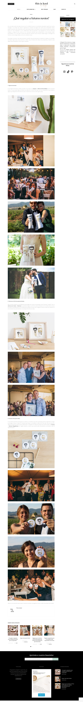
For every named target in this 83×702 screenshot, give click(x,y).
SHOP (55, 9)
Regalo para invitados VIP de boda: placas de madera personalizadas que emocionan (37, 639)
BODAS (18, 9)
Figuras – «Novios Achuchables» (40, 88)
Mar (16, 643)
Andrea (50, 644)
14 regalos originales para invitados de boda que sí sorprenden (13, 639)
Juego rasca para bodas (25, 638)
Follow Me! (41, 694)
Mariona (26, 641)
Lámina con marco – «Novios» (14, 305)
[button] (62, 24)
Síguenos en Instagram (67, 19)
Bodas (31, 14)
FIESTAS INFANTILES (30, 9)
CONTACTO (63, 9)
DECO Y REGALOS (44, 9)
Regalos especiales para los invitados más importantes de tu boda (49, 639)
